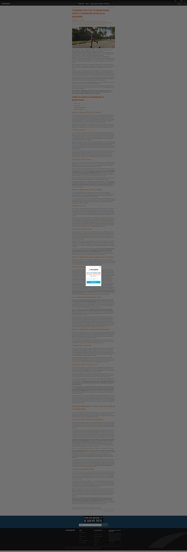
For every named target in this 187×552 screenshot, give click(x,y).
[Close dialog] (100, 267)
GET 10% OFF (93, 282)
